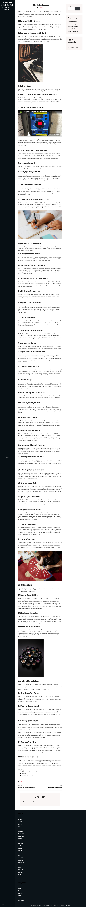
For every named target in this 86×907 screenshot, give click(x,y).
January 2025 (20, 860)
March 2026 (20, 826)
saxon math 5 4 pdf (71, 28)
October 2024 (20, 867)
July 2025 (20, 845)
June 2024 (20, 877)
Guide (19, 890)
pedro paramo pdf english (72, 24)
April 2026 (20, 824)
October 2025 (20, 838)
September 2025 (21, 841)
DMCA (7, 457)
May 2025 (20, 850)
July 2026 (20, 819)
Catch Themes (68, 905)
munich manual (23, 773)
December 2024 (21, 862)
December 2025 (21, 833)
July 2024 (20, 874)
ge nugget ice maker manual (26, 775)
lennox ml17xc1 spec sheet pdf (73, 26)
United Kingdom (21, 900)
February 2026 (20, 829)
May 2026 (20, 821)
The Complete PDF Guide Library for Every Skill (7, 6)
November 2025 (21, 836)
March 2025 (20, 855)
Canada (19, 888)
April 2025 (20, 853)
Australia (19, 886)
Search (69, 6)
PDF (18, 898)
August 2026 (20, 817)
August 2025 (20, 843)
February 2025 (20, 857)
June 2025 (20, 848)
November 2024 (21, 865)
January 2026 (20, 831)
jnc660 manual (23, 776)
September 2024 (21, 869)
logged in (31, 801)
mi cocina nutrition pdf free (73, 31)
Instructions (20, 893)
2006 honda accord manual (73, 21)
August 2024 (20, 872)
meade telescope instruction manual (28, 771)
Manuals (20, 781)
